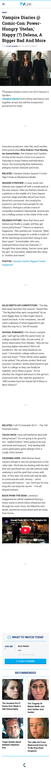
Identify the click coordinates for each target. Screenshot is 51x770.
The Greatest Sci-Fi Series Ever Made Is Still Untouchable (11, 706)
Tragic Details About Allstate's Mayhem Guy (11, 745)
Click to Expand (27, 661)
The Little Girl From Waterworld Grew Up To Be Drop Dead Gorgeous (37, 746)
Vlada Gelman (12, 46)
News (4, 12)
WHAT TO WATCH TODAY (28, 637)
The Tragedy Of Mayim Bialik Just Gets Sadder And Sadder (36, 708)
